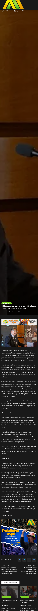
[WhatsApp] (29, 560)
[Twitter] (24, 560)
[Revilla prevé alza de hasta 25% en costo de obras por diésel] (28, 592)
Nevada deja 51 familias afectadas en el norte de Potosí (9, 602)
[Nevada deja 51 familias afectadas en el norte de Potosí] (9, 592)
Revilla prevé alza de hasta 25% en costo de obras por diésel (27, 602)
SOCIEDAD (6, 597)
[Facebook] (19, 560)
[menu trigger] (35, 5)
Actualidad (6, 303)
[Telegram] (34, 560)
